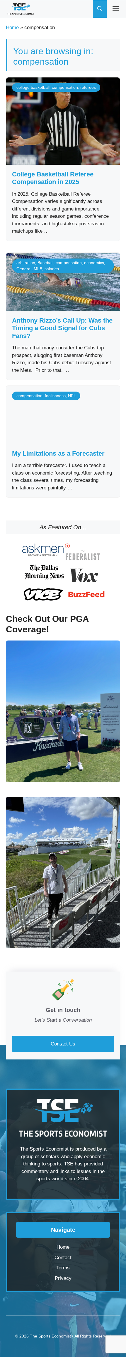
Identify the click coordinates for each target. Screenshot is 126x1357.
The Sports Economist (50, 1336)
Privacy (63, 1278)
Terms (63, 1268)
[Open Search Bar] (100, 9)
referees (88, 87)
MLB (38, 268)
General (23, 268)
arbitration (25, 262)
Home (12, 27)
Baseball (45, 262)
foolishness (55, 395)
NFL (72, 395)
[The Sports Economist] (20, 9)
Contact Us (63, 1044)
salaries (52, 268)
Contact (63, 1257)
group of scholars (40, 1156)
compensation (65, 87)
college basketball (33, 87)
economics (94, 262)
